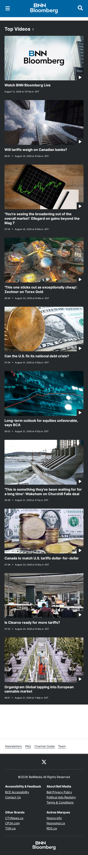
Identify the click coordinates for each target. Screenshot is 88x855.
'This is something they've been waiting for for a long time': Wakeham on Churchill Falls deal (43, 491)
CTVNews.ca (14, 818)
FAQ (28, 746)
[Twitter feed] (44, 761)
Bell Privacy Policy (59, 792)
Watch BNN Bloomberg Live (27, 85)
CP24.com (12, 823)
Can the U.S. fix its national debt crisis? (36, 356)
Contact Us (13, 797)
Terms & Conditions (60, 802)
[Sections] (7, 8)
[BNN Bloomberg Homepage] (44, 8)
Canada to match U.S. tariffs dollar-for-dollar (41, 558)
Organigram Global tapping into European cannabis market (39, 689)
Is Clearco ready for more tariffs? (32, 622)
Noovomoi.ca (56, 823)
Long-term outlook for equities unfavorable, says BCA (41, 422)
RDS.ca (52, 828)
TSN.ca (10, 828)
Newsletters (13, 746)
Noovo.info (54, 818)
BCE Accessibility (17, 792)
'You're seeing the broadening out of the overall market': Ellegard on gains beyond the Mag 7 (42, 218)
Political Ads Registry (61, 797)
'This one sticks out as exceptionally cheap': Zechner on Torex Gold (40, 289)
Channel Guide (44, 746)
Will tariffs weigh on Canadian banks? (35, 149)
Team (62, 746)
